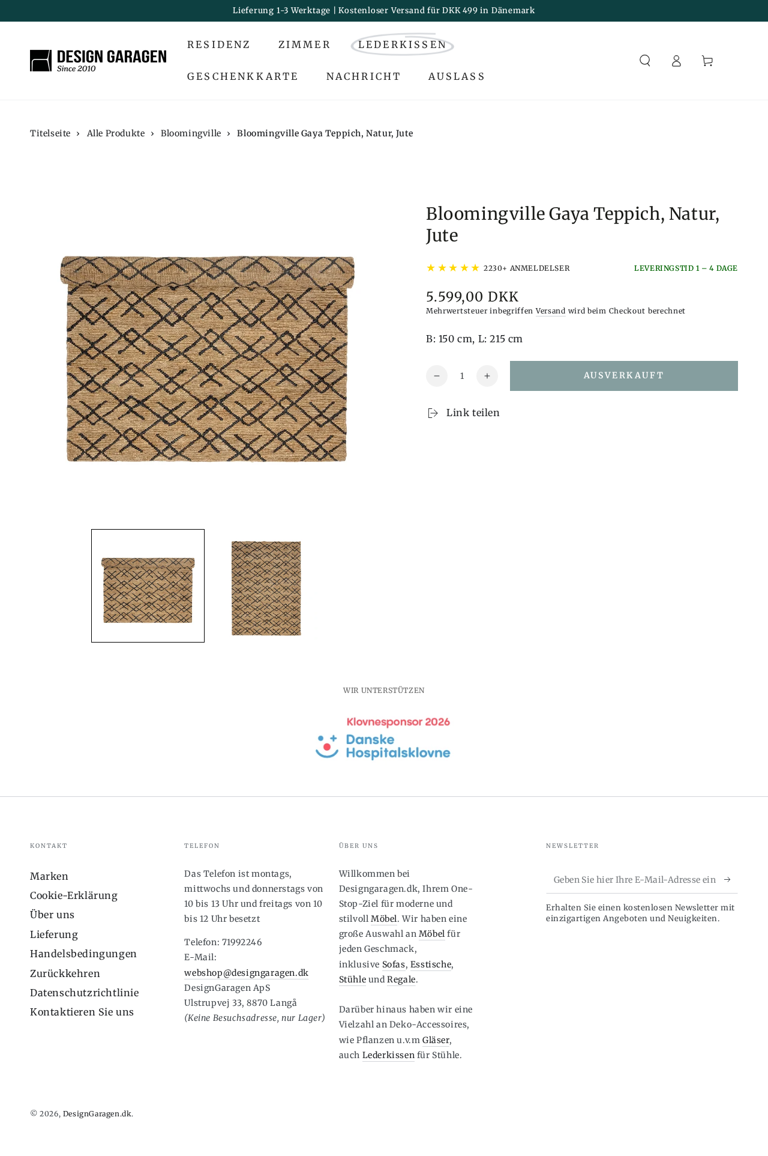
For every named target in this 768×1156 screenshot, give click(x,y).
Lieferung (54, 934)
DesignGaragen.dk (97, 1113)
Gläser (435, 1040)
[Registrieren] (731, 880)
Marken (49, 876)
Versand (551, 310)
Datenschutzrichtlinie (84, 993)
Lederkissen (388, 1055)
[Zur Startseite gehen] (98, 60)
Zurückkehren (65, 973)
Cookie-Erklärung (74, 895)
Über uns (52, 915)
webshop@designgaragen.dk (246, 972)
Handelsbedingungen (83, 954)
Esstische (430, 964)
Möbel (384, 918)
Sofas (394, 964)
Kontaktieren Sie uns (82, 1012)
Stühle (353, 979)
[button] (645, 60)
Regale (401, 979)
